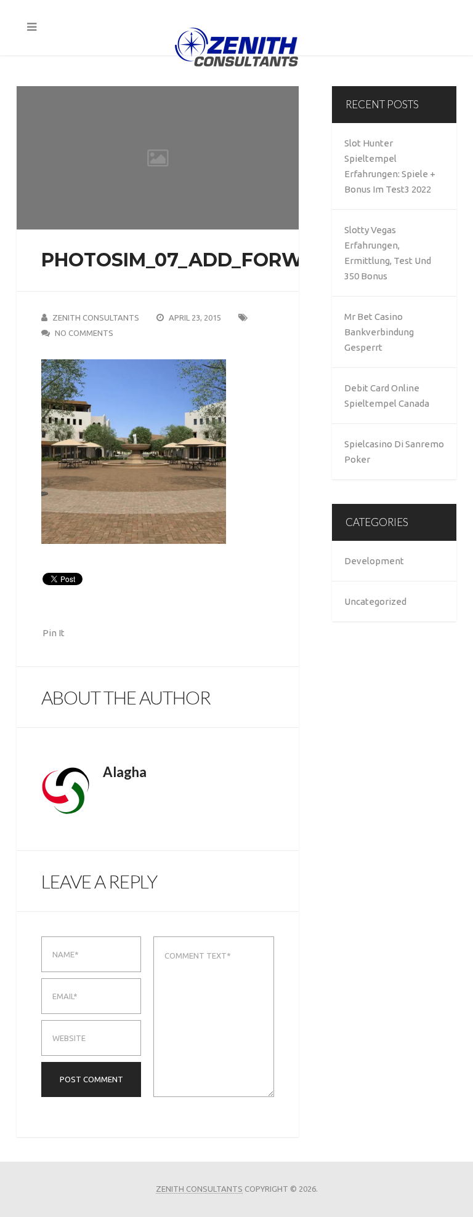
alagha (125, 772)
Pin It (53, 633)
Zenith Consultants (95, 317)
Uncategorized (375, 601)
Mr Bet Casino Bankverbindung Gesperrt (379, 332)
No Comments (84, 333)
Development (374, 561)
